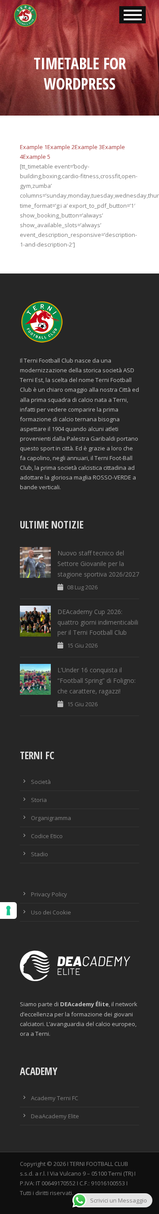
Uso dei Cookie (51, 912)
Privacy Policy (49, 894)
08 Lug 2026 (82, 587)
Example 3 (88, 147)
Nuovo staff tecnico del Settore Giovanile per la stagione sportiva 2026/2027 (98, 563)
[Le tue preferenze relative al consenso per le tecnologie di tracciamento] (8, 910)
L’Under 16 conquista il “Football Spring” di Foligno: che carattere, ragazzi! (96, 680)
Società (41, 782)
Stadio (39, 854)
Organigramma (51, 818)
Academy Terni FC (54, 1098)
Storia (39, 800)
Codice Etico (47, 836)
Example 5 (36, 157)
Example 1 (33, 147)
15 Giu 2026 (82, 645)
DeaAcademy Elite (55, 1116)
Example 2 (61, 147)
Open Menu (132, 14)
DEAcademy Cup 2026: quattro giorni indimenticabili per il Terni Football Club (97, 622)
